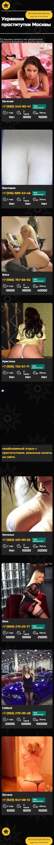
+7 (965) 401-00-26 (22, 540)
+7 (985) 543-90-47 (23, 106)
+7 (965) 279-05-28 (23, 713)
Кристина (8, 361)
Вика (5, 274)
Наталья (8, 534)
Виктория (8, 188)
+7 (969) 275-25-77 (22, 626)
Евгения (8, 101)
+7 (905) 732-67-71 (22, 366)
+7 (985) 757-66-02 (23, 280)
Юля (5, 621)
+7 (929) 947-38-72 (22, 800)
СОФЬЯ (7, 708)
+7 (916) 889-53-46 (23, 193)
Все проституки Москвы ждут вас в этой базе (39, 841)
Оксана (7, 794)
